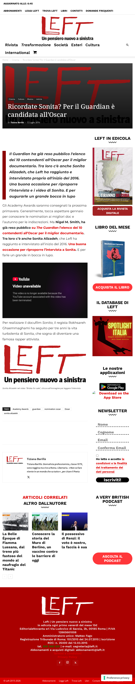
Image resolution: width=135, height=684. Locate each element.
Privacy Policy (67, 657)
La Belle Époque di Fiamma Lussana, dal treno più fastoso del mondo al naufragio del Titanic (14, 551)
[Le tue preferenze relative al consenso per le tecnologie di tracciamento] (116, 677)
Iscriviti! (112, 479)
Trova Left (49, 10)
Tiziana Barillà (17, 122)
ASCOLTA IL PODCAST (112, 558)
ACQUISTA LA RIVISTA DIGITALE (112, 211)
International (17, 52)
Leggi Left (32, 10)
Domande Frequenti (99, 10)
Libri (64, 10)
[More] (62, 139)
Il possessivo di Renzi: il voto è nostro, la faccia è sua (74, 540)
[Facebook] (27, 139)
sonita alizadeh (11, 413)
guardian (36, 409)
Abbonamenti (13, 10)
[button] (127, 45)
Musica (30, 99)
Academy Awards (20, 409)
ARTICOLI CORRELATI (45, 497)
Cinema (15, 59)
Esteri (76, 45)
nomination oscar (52, 409)
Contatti (76, 10)
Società (61, 45)
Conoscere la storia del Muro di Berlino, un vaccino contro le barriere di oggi (45, 547)
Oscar (67, 409)
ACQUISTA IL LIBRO (112, 287)
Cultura (92, 45)
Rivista (11, 45)
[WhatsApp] (51, 139)
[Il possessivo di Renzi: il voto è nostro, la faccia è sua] (75, 521)
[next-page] (10, 576)
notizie (39, 99)
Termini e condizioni (67, 653)
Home (5, 59)
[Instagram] (67, 662)
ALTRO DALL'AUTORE (45, 503)
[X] (39, 139)
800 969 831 (51, 646)
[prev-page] (4, 576)
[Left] (67, 28)
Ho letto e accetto (111, 465)
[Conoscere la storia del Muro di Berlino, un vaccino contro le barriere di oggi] (45, 521)
